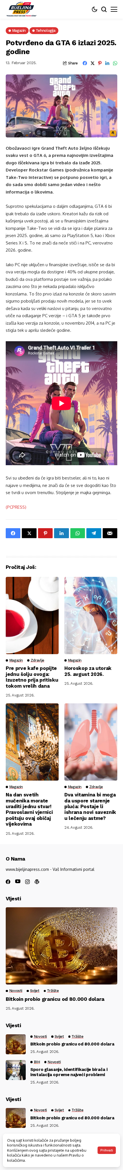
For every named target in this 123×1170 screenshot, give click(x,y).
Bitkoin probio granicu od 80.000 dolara (55, 999)
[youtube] (17, 881)
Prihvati (106, 1150)
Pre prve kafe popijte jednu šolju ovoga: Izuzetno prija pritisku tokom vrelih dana (32, 676)
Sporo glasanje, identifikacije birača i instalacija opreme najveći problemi (68, 1072)
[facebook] (8, 881)
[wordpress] (37, 881)
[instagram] (27, 881)
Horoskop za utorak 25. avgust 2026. (88, 671)
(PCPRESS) (16, 507)
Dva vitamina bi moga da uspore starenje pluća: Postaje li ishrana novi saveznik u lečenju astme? (90, 806)
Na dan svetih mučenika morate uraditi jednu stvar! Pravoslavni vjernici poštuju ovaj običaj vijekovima (29, 809)
